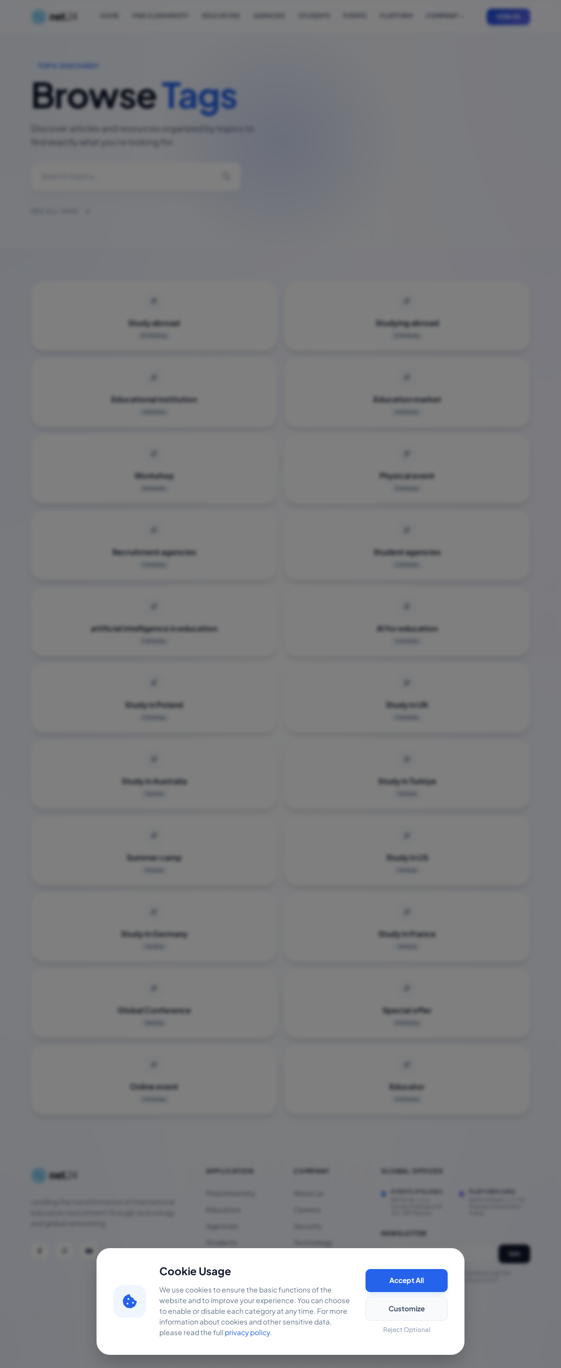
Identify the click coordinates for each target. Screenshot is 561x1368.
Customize (407, 1309)
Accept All (406, 1280)
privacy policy (247, 1333)
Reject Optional (406, 1330)
